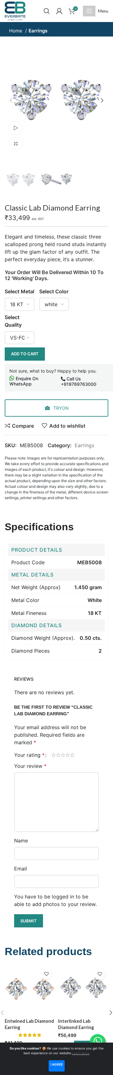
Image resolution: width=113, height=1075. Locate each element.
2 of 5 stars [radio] (58, 755)
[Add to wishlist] (46, 974)
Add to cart (25, 353)
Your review (30, 766)
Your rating (29, 754)
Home (16, 31)
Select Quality (13, 321)
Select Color (53, 291)
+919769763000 (78, 384)
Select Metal (19, 291)
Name (21, 840)
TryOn (60, 408)
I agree (57, 1064)
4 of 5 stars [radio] (67, 755)
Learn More (80, 1053)
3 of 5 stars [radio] (63, 755)
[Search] (46, 11)
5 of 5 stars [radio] (72, 755)
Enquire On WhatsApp (23, 381)
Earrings (38, 31)
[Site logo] (15, 10)
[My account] (59, 11)
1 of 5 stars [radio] (53, 755)
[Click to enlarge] (15, 144)
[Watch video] (15, 128)
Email (20, 868)
